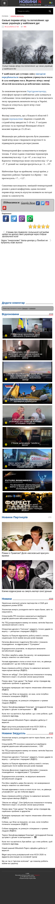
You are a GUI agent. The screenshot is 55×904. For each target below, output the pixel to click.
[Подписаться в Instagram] (47, 203)
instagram (32, 308)
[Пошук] (50, 11)
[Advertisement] (27, 271)
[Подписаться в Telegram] (43, 203)
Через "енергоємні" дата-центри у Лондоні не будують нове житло (24, 241)
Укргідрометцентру (36, 91)
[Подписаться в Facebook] (38, 203)
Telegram (25, 308)
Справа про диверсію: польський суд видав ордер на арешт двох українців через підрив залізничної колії (25, 234)
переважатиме (16, 119)
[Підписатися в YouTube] (4, 207)
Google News (28, 202)
